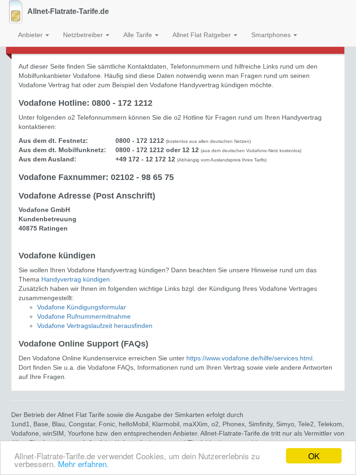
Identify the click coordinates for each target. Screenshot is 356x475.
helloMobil (133, 424)
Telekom (330, 424)
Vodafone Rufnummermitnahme (84, 316)
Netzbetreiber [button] (84, 35)
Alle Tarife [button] (138, 35)
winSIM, (55, 433)
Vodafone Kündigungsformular (81, 307)
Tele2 (306, 424)
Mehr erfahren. (83, 463)
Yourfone (81, 433)
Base (40, 424)
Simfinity (260, 424)
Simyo (285, 424)
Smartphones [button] (271, 35)
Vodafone (25, 433)
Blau (58, 424)
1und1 (20, 424)
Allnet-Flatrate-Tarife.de (68, 11)
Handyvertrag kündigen (75, 279)
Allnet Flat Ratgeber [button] (202, 35)
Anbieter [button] (31, 35)
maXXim (195, 424)
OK (313, 456)
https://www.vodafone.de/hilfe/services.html (249, 358)
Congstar (82, 424)
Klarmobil (165, 424)
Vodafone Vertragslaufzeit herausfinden (95, 325)
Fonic (107, 424)
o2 (215, 424)
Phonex (233, 424)
